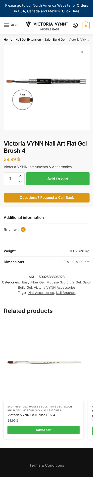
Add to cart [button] (43, 430)
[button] (20, 176)
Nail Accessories (41, 293)
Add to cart (58, 178)
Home (8, 39)
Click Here (70, 11)
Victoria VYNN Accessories (55, 287)
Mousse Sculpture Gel (64, 282)
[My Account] (75, 25)
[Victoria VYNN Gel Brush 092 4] (43, 361)
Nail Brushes (66, 293)
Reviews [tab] (14, 229)
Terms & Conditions (46, 465)
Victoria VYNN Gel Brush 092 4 (31, 415)
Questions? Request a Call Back (47, 197)
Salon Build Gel (54, 39)
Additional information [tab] (24, 217)
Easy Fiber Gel (33, 282)
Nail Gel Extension (28, 39)
